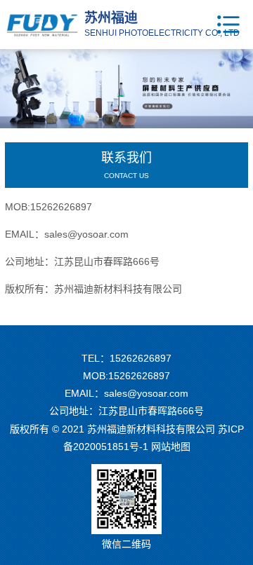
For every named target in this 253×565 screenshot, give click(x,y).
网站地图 (170, 446)
